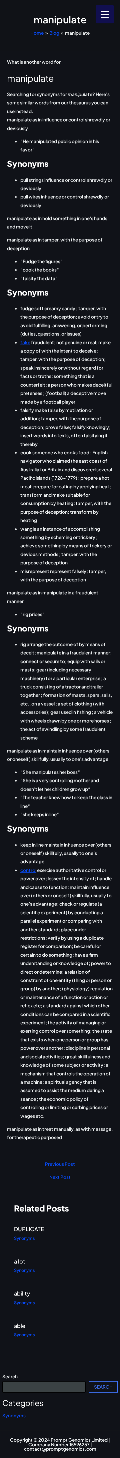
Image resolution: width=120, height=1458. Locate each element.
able (19, 1325)
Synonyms (14, 1415)
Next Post (60, 1177)
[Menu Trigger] (105, 14)
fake (25, 342)
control (28, 870)
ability (22, 1293)
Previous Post (60, 1164)
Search (10, 1376)
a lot (19, 1261)
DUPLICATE (29, 1229)
